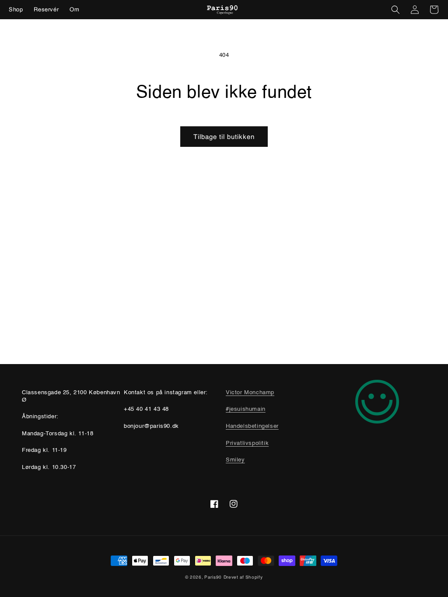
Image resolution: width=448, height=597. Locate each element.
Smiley (235, 460)
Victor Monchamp (250, 393)
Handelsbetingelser (252, 426)
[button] (395, 9)
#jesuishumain (246, 409)
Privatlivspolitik (247, 443)
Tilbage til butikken (224, 136)
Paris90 (213, 577)
